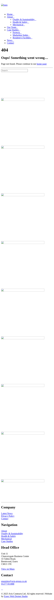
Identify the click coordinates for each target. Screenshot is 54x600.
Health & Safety (20, 22)
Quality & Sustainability (24, 19)
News (9, 40)
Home (10, 14)
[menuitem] (30, 14)
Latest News (7, 513)
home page (42, 64)
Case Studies (13, 30)
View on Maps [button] (8, 569)
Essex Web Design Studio (16, 596)
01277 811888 (7, 584)
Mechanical (18, 24)
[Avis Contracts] (27, 6)
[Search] (15, 70)
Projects (16, 32)
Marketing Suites (20, 35)
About (10, 17)
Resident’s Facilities (22, 37)
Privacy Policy (7, 516)
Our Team (11, 27)
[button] (29, 70)
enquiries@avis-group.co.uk (14, 581)
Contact (4, 518)
